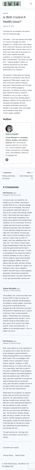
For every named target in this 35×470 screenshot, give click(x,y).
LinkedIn (11, 155)
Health (5, 13)
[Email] (7, 159)
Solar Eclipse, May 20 (26, 175)
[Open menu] (31, 3)
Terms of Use (20, 455)
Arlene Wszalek (12, 134)
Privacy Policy (8, 455)
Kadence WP (8, 466)
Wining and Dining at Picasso (8, 175)
